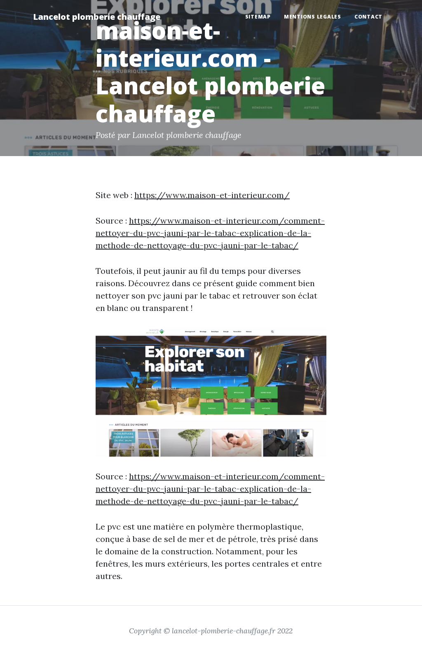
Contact (368, 16)
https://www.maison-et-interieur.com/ (212, 195)
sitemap (258, 16)
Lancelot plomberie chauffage (96, 16)
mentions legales (312, 16)
